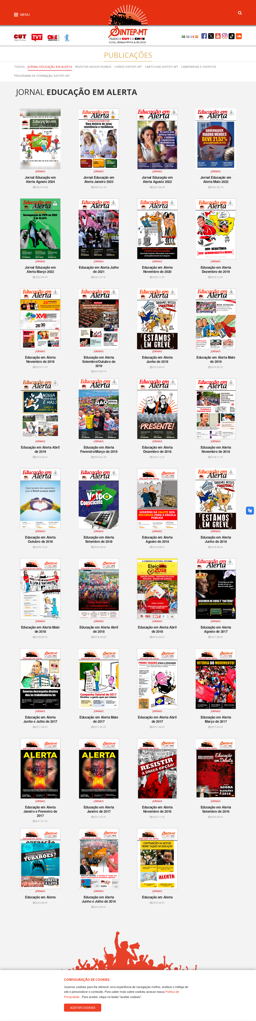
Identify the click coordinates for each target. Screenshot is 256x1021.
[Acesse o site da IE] (68, 37)
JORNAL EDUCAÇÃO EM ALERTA (50, 67)
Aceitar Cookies (82, 1008)
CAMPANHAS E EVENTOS (198, 67)
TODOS (19, 67)
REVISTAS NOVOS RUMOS (93, 67)
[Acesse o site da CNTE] (55, 37)
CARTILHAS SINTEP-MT (161, 67)
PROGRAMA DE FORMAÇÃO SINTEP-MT (42, 76)
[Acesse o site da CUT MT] (22, 37)
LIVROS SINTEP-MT (128, 67)
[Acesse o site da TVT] (39, 37)
